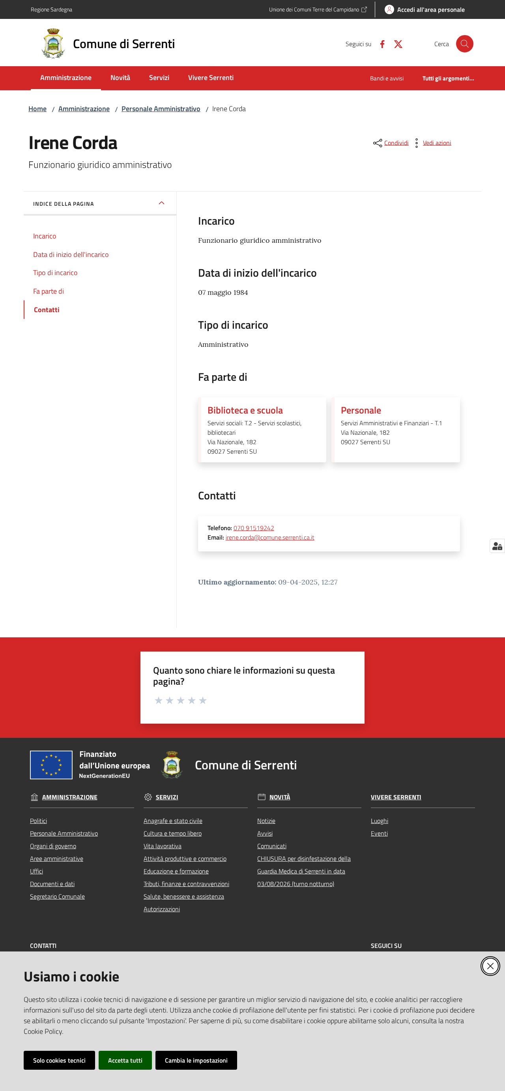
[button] (464, 43)
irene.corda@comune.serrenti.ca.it (270, 537)
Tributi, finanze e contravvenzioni (186, 883)
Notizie (266, 820)
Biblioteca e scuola (245, 410)
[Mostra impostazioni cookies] (497, 546)
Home (37, 108)
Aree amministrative (56, 858)
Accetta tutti (125, 1060)
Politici (38, 820)
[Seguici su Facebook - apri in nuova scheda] (379, 43)
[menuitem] (66, 78)
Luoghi (379, 820)
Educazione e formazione (176, 871)
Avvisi (265, 833)
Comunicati (271, 846)
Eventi (379, 833)
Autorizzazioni (162, 909)
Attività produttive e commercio (185, 858)
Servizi (167, 797)
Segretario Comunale (57, 896)
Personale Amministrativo (161, 108)
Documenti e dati (52, 883)
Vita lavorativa (162, 846)
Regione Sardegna (51, 9)
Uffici (36, 871)
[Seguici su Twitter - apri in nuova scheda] (395, 43)
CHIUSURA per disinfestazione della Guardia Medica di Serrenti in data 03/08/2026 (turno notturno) (304, 871)
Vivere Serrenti (396, 797)
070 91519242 (254, 527)
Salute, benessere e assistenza (184, 896)
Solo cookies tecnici (59, 1060)
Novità (279, 797)
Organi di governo (53, 846)
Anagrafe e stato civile (173, 820)
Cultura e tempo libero (173, 833)
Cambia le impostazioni (196, 1060)
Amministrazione (84, 108)
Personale (361, 410)
